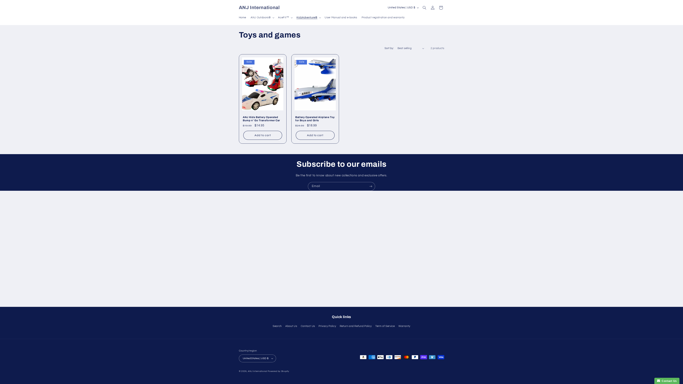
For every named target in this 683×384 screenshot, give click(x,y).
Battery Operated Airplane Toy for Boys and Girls (315, 119)
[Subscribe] (371, 186)
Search (277, 326)
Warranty (404, 326)
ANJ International (257, 371)
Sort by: (389, 48)
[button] (262, 18)
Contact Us (308, 326)
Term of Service (385, 326)
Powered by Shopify (278, 371)
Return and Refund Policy (356, 326)
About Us (291, 326)
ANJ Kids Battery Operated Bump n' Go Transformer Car (261, 119)
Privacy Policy (327, 326)
